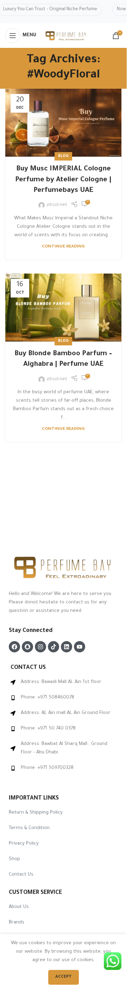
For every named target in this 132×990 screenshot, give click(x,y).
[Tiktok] (53, 646)
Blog (63, 156)
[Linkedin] (66, 646)
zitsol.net (56, 205)
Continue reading (63, 246)
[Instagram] (40, 646)
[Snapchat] (27, 646)
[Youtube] (79, 646)
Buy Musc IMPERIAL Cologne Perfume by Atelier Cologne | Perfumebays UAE (63, 180)
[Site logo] (66, 36)
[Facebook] (14, 646)
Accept (63, 977)
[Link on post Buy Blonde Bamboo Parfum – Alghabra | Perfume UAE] (63, 308)
